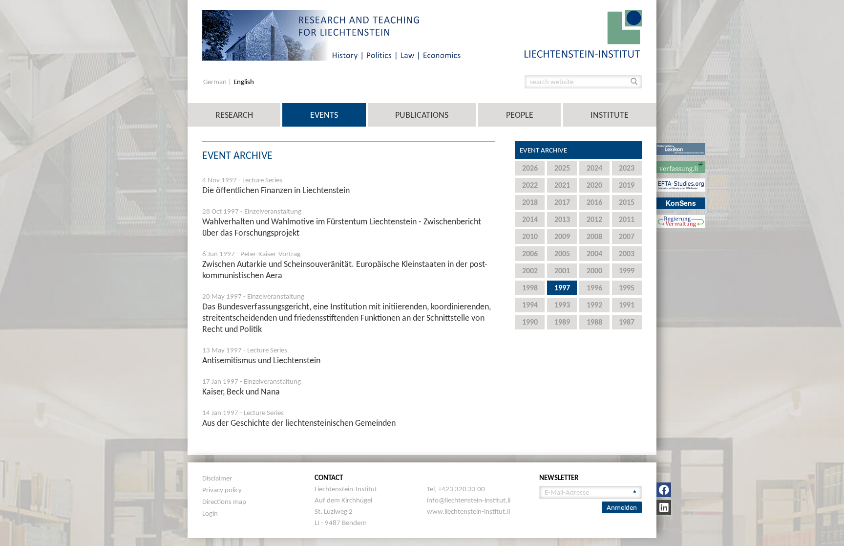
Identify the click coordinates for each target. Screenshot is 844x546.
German (215, 82)
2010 (530, 236)
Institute (610, 114)
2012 (594, 219)
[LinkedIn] (663, 507)
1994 (530, 304)
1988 (594, 322)
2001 (562, 270)
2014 (530, 219)
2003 (626, 253)
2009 (562, 236)
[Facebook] (663, 489)
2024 (594, 168)
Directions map (224, 501)
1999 (626, 270)
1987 (626, 322)
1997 (562, 287)
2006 (530, 253)
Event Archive (543, 150)
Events (324, 114)
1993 (562, 304)
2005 (562, 253)
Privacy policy (222, 489)
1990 (530, 322)
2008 (594, 236)
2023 (626, 168)
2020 (594, 185)
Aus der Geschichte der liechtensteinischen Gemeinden (299, 422)
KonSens (681, 203)
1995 (626, 287)
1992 (594, 304)
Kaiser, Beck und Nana (241, 391)
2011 (626, 219)
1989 (562, 322)
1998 (530, 287)
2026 (530, 168)
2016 (594, 202)
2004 (594, 253)
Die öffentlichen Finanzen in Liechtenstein (276, 190)
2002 (530, 270)
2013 (562, 219)
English (243, 82)
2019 (626, 185)
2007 (626, 236)
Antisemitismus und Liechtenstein (261, 360)
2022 (530, 185)
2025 (562, 168)
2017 (562, 202)
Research (234, 114)
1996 (594, 287)
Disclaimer (217, 478)
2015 (626, 202)
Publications (421, 114)
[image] (583, 33)
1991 (626, 304)
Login (210, 513)
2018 (530, 202)
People (519, 114)
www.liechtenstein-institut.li (468, 511)
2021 (562, 185)
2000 (594, 270)
